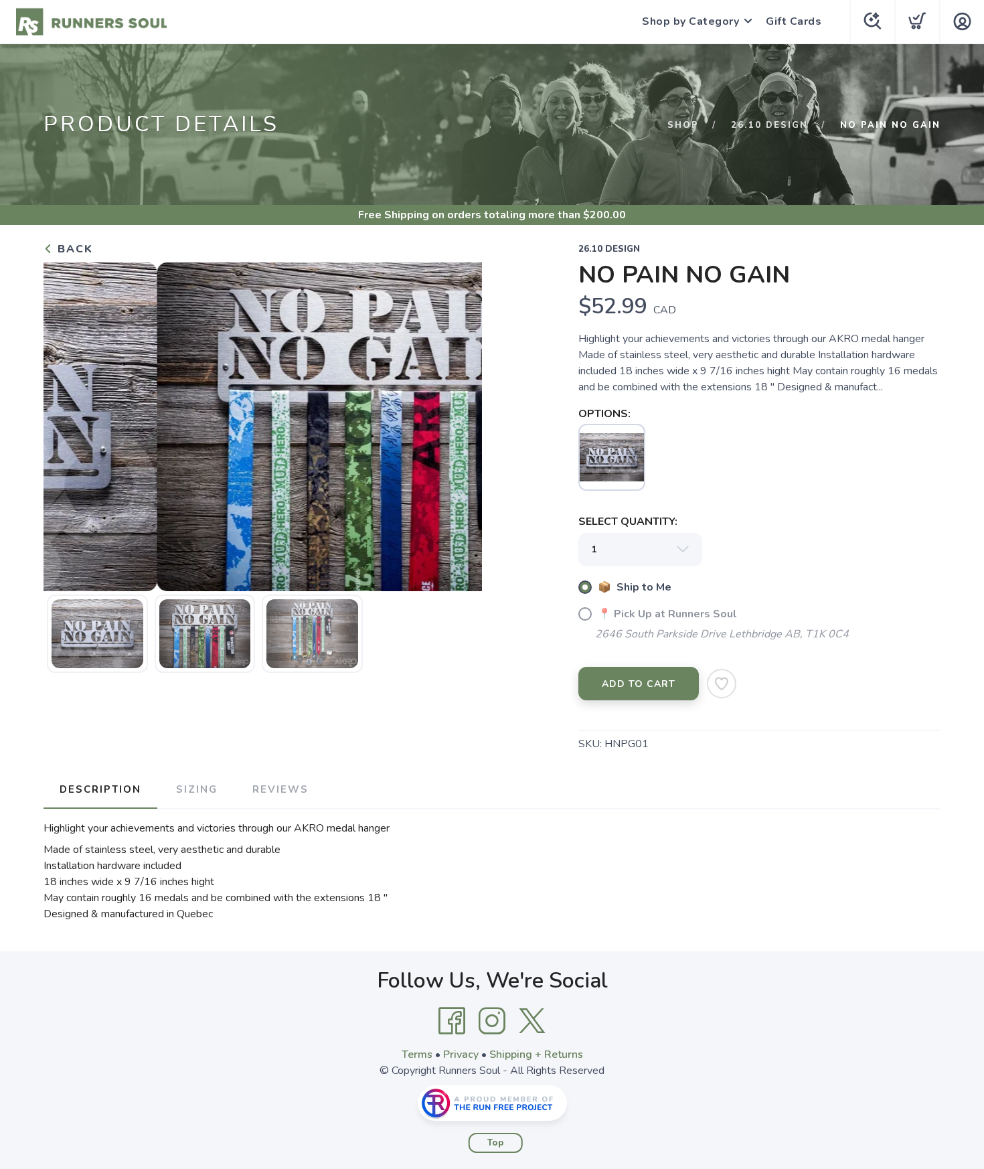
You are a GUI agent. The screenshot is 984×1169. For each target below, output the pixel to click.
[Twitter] (532, 1021)
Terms (417, 1054)
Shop (683, 125)
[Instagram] (492, 1021)
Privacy (461, 1054)
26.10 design (769, 125)
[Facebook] (452, 1021)
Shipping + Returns (536, 1054)
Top (495, 1143)
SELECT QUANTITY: (627, 521)
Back (73, 249)
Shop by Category (690, 21)
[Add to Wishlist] (721, 683)
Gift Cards (793, 21)
